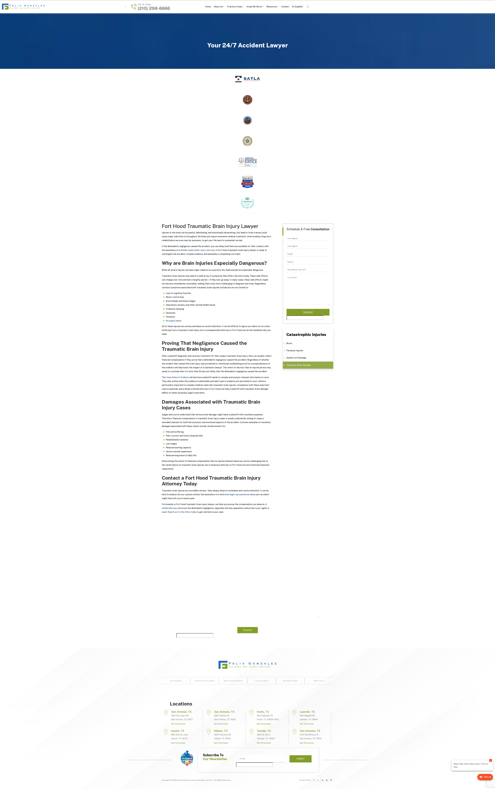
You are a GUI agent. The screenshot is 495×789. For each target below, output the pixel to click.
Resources (271, 6)
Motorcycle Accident (233, 681)
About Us (218, 6)
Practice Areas (234, 6)
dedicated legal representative (235, 494)
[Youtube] (327, 780)
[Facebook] (314, 780)
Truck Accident (262, 681)
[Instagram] (331, 780)
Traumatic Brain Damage (298, 365)
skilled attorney (169, 508)
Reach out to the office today (182, 512)
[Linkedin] (322, 780)
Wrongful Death (173, 321)
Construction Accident (205, 681)
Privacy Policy (305, 780)
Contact (285, 6)
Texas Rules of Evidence (177, 377)
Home (208, 6)
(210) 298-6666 (154, 8)
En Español (297, 6)
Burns (289, 343)
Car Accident (176, 681)
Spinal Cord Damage (296, 358)
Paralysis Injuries (294, 350)
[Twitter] (318, 780)
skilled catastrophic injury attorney (198, 250)
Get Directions (178, 724)
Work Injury (319, 681)
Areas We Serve (254, 6)
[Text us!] (485, 777)
